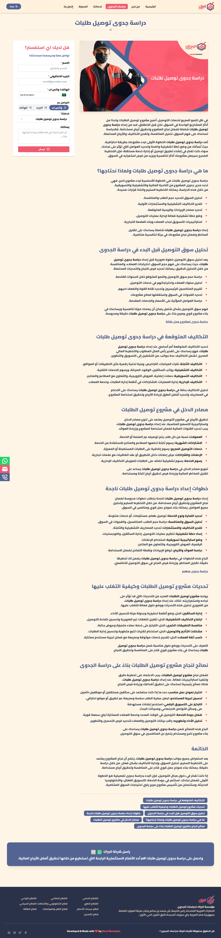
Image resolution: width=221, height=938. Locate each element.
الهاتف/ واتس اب (58, 90)
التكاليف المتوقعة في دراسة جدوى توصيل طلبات (175, 800)
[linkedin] (9, 932)
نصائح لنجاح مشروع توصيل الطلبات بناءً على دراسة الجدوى (171, 826)
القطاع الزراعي (29, 898)
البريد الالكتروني (58, 76)
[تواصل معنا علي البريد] (93, 852)
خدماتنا (97, 6)
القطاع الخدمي (90, 898)
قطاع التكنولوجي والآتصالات (52, 904)
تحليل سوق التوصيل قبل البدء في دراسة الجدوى (176, 813)
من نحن (135, 6)
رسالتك (64, 127)
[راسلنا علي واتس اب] (99, 852)
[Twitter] (20, 932)
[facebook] (25, 932)
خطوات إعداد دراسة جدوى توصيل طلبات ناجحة (114, 813)
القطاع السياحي (28, 904)
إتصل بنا (68, 6)
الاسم (65, 63)
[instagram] (14, 932)
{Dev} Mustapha (111, 931)
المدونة (83, 6)
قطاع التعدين (91, 914)
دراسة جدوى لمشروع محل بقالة (187, 321)
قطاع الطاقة (30, 909)
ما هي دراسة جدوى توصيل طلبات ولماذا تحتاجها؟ (175, 819)
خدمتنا (64, 113)
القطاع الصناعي (59, 898)
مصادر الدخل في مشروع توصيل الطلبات (116, 819)
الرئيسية (150, 6)
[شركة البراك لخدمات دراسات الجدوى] (207, 6)
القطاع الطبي (91, 904)
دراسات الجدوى (117, 6)
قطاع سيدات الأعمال (87, 909)
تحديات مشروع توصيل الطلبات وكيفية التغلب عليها (174, 806)
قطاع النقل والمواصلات (55, 909)
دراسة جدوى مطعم (195, 571)
